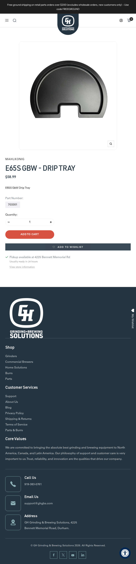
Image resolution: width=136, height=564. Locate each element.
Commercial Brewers (19, 362)
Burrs (9, 373)
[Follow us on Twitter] (63, 555)
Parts (8, 379)
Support (10, 396)
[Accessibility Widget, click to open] (125, 553)
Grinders (11, 356)
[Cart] (129, 20)
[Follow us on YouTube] (72, 555)
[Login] (121, 20)
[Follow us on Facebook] (53, 555)
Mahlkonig (14, 159)
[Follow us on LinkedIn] (82, 555)
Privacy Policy (14, 413)
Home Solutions (16, 367)
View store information (22, 267)
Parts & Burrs (14, 430)
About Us (11, 402)
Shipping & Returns (18, 419)
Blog (8, 407)
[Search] (14, 20)
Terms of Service (16, 424)
